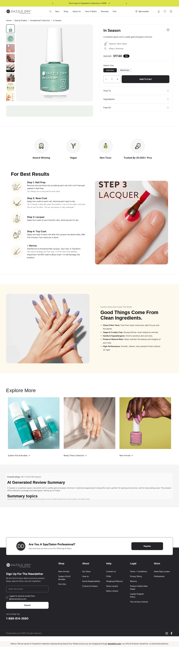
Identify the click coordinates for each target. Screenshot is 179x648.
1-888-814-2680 (17, 618)
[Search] (50, 11)
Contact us (111, 571)
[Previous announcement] (52, 3)
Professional (159, 576)
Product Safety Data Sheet (139, 587)
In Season (57, 20)
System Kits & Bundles (17, 455)
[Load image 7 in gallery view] (10, 58)
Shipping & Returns (114, 581)
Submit (27, 605)
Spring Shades (20, 20)
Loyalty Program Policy (137, 595)
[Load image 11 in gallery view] (10, 97)
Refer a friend (112, 591)
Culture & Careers (90, 586)
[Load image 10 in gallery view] (10, 87)
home (8, 20)
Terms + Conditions (138, 571)
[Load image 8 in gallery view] (10, 67)
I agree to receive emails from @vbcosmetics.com (22, 597)
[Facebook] (171, 633)
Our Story (86, 571)
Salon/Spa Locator (162, 571)
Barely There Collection (74, 455)
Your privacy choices (139, 602)
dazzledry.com (114, 644)
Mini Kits (62, 584)
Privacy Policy (136, 576)
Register (147, 546)
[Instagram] (166, 633)
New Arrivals (124, 455)
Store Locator (112, 586)
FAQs (108, 576)
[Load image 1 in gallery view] (10, 28)
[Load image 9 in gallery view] (10, 77)
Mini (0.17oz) (124, 70)
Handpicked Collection (40, 20)
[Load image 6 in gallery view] (10, 48)
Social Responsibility (91, 581)
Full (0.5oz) (110, 70)
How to (85, 576)
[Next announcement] (126, 3)
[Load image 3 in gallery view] (10, 38)
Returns (133, 581)
